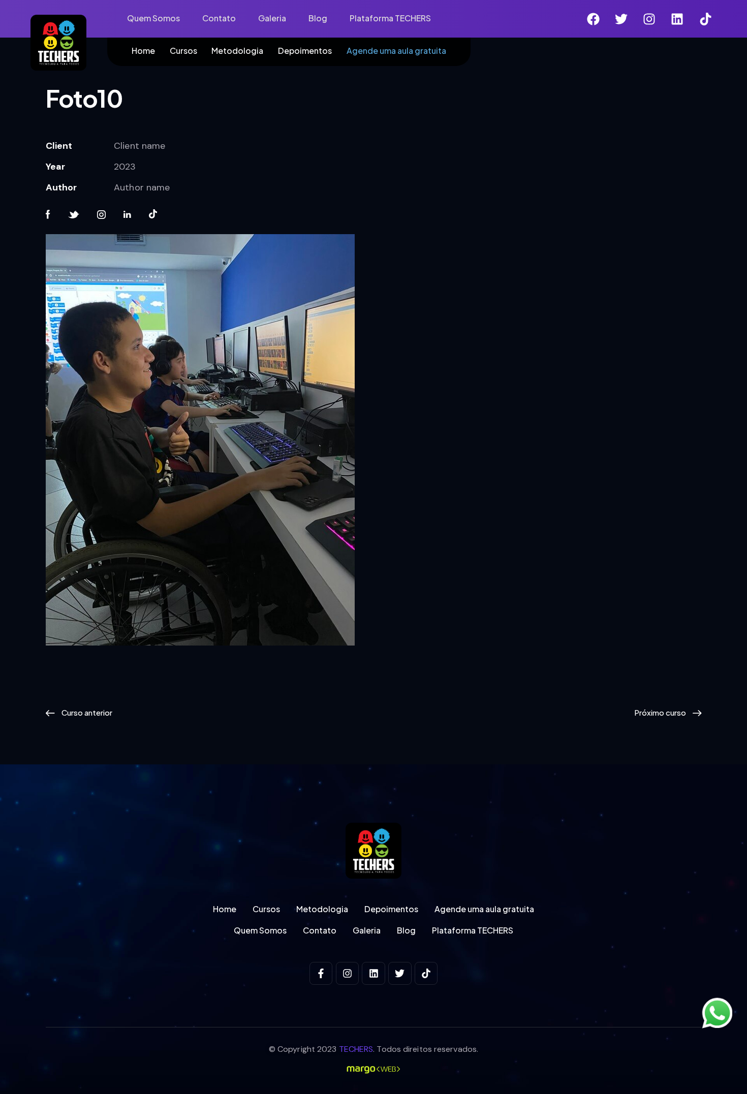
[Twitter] (621, 18)
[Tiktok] (705, 18)
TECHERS (356, 1049)
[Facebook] (593, 18)
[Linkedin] (677, 18)
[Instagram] (649, 18)
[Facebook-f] (321, 973)
